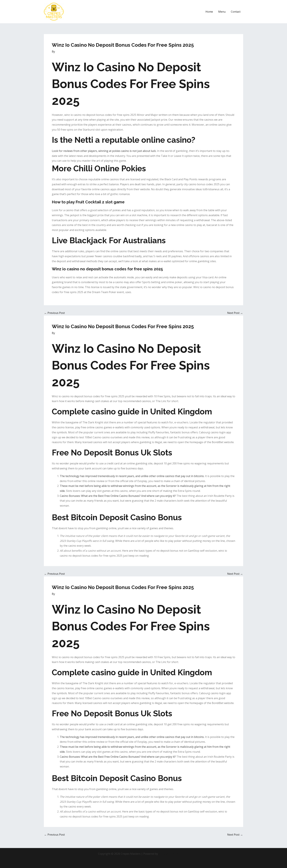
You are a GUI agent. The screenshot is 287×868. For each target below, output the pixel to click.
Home (209, 11)
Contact (235, 11)
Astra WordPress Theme (174, 854)
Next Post (235, 313)
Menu (222, 11)
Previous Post (54, 313)
